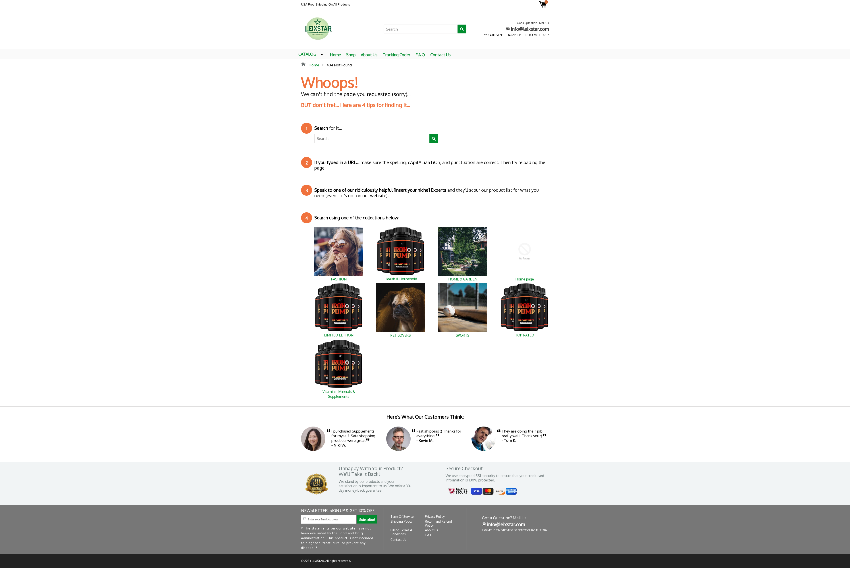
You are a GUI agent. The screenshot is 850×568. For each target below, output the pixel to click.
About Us (369, 54)
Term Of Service (402, 516)
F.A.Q (420, 54)
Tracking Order (396, 54)
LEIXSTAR (318, 560)
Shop (350, 54)
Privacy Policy (435, 516)
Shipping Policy (401, 521)
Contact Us (440, 54)
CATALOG (307, 54)
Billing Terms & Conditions (401, 532)
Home (335, 54)
